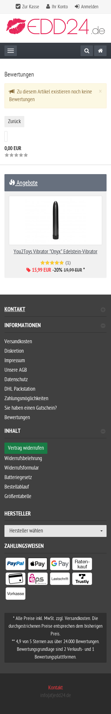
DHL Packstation (19, 389)
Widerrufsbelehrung (23, 458)
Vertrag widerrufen (26, 448)
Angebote (26, 182)
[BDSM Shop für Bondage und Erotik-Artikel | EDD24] (100, 50)
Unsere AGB (15, 370)
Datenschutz (16, 379)
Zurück (14, 121)
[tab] (55, 328)
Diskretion (14, 351)
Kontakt (14, 310)
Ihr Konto (60, 6)
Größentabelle (17, 496)
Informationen (22, 326)
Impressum (14, 360)
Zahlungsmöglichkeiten (26, 398)
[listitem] (15, 565)
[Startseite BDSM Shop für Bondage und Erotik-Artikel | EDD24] (55, 28)
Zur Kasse (30, 6)
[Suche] (87, 50)
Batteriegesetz (18, 477)
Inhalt (12, 432)
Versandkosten (18, 341)
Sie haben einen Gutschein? (30, 408)
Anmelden (89, 6)
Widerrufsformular (21, 468)
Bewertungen (17, 417)
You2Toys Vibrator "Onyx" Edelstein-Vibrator (55, 252)
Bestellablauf (16, 487)
